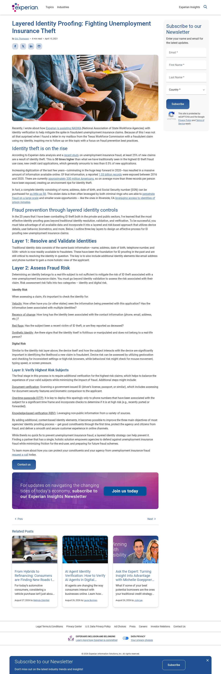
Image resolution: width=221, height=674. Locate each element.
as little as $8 (38, 194)
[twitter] (23, 46)
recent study (71, 155)
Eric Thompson (22, 39)
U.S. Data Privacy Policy (98, 626)
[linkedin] (31, 46)
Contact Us (179, 626)
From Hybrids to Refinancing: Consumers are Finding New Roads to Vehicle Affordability (34, 577)
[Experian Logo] (25, 7)
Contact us (24, 464)
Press (132, 626)
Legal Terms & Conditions (49, 626)
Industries (63, 7)
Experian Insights (189, 7)
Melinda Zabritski (41, 600)
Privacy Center (74, 626)
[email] (39, 46)
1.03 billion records (110, 174)
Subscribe (178, 104)
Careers (143, 626)
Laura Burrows (90, 600)
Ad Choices (120, 626)
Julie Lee (138, 600)
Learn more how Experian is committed (96, 640)
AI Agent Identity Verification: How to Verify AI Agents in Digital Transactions (85, 577)
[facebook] (15, 46)
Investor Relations (160, 626)
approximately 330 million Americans (71, 178)
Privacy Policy (184, 120)
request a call (20, 454)
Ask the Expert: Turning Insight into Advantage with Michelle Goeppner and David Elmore (134, 577)
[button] (205, 7)
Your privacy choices (142, 640)
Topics (50, 7)
